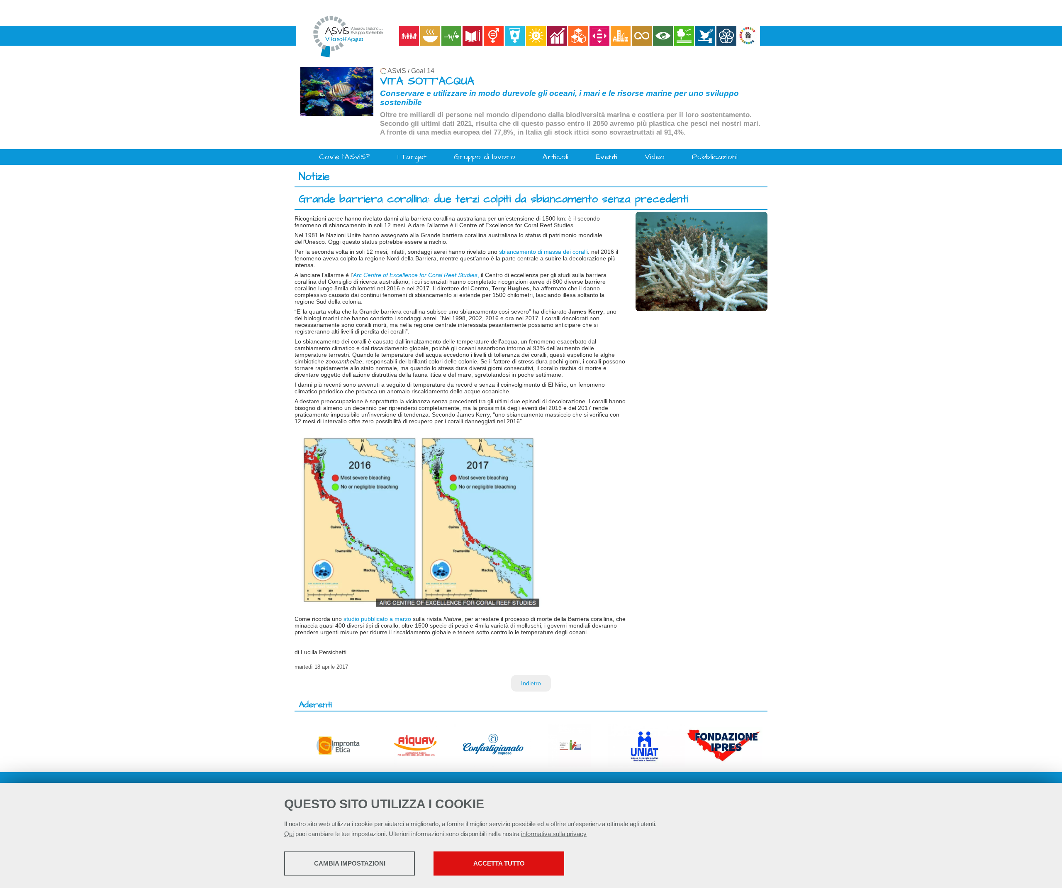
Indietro (531, 683)
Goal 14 (422, 70)
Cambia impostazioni (349, 863)
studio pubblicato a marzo (377, 619)
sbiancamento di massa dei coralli (543, 251)
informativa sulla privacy (554, 833)
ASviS (396, 70)
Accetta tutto (499, 863)
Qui (289, 833)
